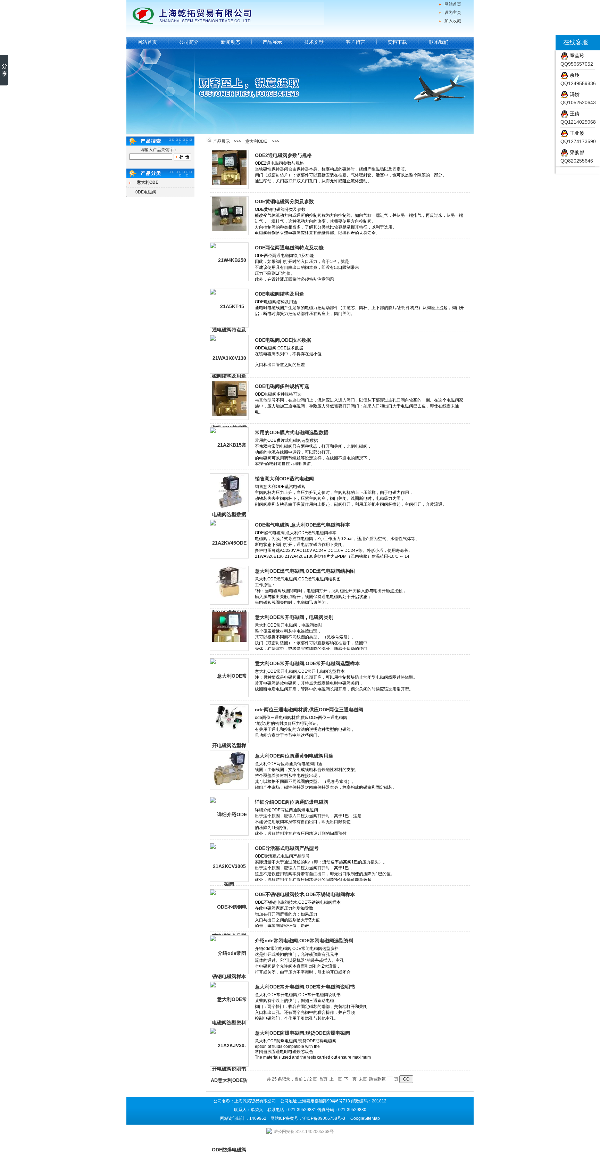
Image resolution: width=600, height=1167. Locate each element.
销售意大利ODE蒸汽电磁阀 (284, 478)
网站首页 (452, 4)
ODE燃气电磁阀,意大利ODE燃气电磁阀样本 (302, 525)
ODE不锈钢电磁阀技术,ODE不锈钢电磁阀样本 (305, 894)
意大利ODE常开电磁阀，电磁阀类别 (294, 617)
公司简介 (189, 42)
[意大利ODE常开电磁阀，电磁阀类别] (229, 631)
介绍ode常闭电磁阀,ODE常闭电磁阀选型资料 (304, 940)
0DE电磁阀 (145, 192)
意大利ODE (256, 141)
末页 (363, 1079)
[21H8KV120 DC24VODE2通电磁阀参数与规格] (229, 169)
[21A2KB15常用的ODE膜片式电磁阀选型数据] (229, 446)
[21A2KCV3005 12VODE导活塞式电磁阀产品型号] (229, 862)
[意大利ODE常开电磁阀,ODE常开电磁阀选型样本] (229, 677)
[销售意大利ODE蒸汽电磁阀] (229, 492)
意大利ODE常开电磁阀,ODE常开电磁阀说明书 (305, 987)
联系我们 (439, 42)
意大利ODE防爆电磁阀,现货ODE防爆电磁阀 (302, 1033)
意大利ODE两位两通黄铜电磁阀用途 (294, 756)
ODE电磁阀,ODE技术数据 (283, 340)
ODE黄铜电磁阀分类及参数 (284, 201)
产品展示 (272, 42)
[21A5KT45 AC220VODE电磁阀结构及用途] (229, 308)
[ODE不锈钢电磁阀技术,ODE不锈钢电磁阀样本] (229, 908)
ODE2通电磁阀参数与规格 (283, 155)
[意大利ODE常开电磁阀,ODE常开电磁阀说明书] (229, 1001)
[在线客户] (547, 42)
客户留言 (355, 42)
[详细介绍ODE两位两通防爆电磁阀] (229, 816)
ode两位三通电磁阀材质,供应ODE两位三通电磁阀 (309, 709)
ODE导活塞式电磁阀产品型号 (287, 848)
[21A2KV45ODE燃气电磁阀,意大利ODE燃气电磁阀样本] (229, 539)
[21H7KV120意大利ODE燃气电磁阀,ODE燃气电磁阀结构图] (229, 585)
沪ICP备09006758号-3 (323, 1118)
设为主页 (452, 12)
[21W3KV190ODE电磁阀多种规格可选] (229, 400)
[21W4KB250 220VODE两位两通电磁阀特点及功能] (229, 261)
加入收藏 (452, 20)
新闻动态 (230, 42)
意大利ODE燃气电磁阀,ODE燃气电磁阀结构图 (305, 571)
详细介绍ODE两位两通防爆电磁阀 (291, 802)
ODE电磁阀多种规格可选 (282, 386)
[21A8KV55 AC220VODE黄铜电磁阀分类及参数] (229, 215)
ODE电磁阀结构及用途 (279, 294)
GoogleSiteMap (365, 1118)
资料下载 (397, 42)
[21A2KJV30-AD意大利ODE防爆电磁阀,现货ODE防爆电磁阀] (229, 1047)
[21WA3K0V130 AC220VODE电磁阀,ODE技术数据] (229, 354)
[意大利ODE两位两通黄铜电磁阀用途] (229, 770)
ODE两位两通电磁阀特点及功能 (289, 247)
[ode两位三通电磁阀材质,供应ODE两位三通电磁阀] (229, 723)
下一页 (350, 1079)
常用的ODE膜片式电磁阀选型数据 (291, 432)
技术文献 (314, 42)
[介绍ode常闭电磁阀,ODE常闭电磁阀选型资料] (229, 954)
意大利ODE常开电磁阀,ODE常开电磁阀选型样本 (307, 663)
